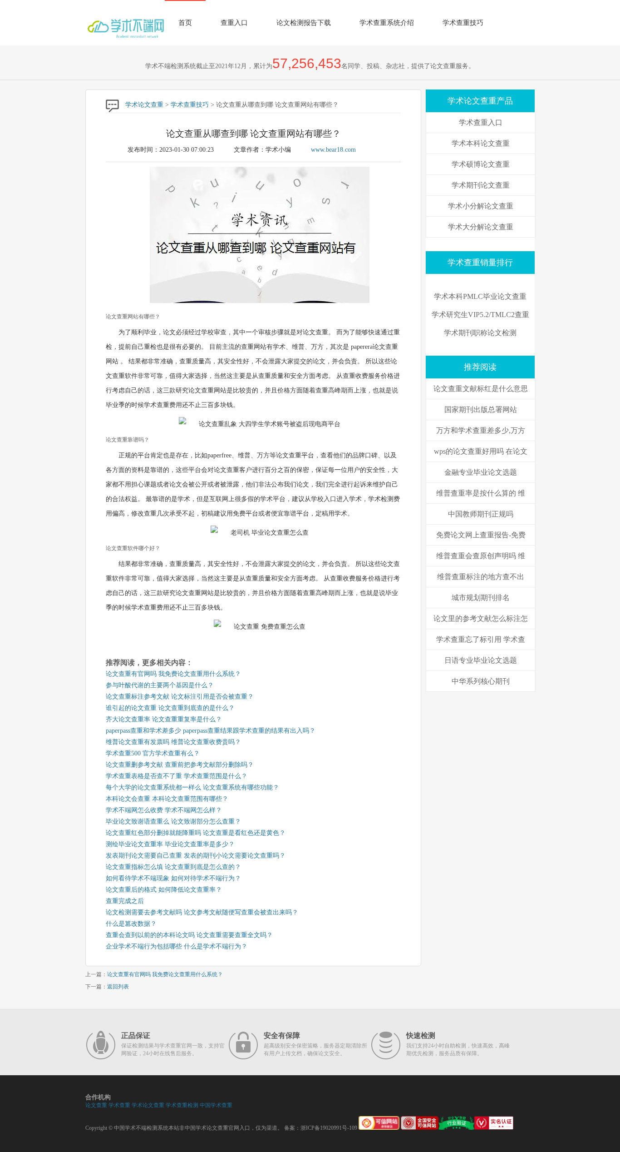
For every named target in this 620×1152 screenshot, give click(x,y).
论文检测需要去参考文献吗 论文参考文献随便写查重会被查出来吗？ (202, 912)
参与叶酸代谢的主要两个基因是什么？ (160, 685)
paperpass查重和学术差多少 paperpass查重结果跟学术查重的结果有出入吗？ (210, 730)
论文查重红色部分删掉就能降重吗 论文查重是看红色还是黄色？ (195, 832)
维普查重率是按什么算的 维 (480, 493)
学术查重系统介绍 (386, 22)
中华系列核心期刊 (481, 681)
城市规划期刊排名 (481, 597)
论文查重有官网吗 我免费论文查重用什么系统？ (173, 673)
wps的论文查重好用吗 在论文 (480, 451)
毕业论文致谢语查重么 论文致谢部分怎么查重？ (173, 821)
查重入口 (234, 22)
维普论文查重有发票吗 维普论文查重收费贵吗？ (173, 742)
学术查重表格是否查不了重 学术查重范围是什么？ (176, 776)
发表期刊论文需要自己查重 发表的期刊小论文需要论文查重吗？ (195, 855)
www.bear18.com (333, 149)
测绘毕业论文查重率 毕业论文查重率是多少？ (170, 844)
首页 (185, 22)
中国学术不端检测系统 (141, 1128)
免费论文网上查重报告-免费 (481, 535)
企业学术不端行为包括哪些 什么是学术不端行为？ (176, 946)
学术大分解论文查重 (480, 227)
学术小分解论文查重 (480, 206)
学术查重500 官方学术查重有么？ (153, 753)
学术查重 (119, 1105)
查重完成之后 (125, 901)
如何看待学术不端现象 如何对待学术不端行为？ (173, 878)
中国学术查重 (216, 1105)
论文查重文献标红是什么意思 (480, 388)
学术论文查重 (144, 104)
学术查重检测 (182, 1105)
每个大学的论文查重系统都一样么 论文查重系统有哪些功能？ (192, 787)
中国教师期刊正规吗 (480, 514)
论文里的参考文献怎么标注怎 (480, 618)
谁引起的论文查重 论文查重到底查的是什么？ (170, 708)
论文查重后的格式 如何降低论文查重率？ (164, 889)
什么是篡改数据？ (131, 923)
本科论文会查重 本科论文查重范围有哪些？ (167, 798)
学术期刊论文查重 (481, 185)
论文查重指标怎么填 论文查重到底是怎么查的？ (173, 867)
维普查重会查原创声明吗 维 (480, 556)
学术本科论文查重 (481, 143)
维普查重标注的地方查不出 (480, 577)
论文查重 (96, 1105)
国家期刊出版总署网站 (480, 409)
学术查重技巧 (463, 22)
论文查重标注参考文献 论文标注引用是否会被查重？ (180, 696)
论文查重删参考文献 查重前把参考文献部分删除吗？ (180, 764)
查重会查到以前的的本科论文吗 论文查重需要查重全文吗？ (189, 935)
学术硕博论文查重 (481, 164)
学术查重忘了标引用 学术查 (480, 639)
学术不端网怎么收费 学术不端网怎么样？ (164, 810)
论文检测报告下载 (303, 22)
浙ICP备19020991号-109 (328, 1128)
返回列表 (118, 986)
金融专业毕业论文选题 (480, 472)
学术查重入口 (480, 122)
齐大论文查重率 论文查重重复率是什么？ (164, 719)
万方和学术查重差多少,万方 (480, 430)
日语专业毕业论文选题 (480, 660)
